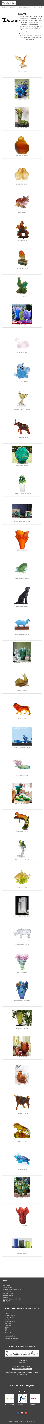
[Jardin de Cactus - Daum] (22, 652)
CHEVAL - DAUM (22, 240)
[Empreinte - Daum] (22, 455)
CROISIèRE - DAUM (22, 325)
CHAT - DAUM (22, 212)
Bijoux (7, 1329)
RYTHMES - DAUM (22, 1028)
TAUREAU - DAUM (22, 1113)
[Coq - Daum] (22, 286)
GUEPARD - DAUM (22, 606)
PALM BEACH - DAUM (22, 803)
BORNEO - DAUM (22, 128)
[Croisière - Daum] (22, 314)
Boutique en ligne (8, 1293)
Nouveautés (8, 1331)
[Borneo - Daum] (22, 117)
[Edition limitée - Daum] (22, 398)
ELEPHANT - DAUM (22, 437)
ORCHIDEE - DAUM (22, 775)
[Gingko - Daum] (22, 539)
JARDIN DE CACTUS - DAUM (22, 662)
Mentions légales (8, 1287)
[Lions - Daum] (22, 708)
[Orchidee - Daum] (22, 764)
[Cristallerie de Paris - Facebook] (18, 1413)
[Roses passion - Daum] (22, 990)
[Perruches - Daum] (22, 849)
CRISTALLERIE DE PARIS (8, 7)
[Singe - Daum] (22, 1074)
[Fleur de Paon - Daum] (22, 511)
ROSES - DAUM (22, 972)
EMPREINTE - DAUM (22, 465)
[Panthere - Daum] (22, 821)
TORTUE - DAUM (22, 1169)
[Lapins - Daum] (22, 680)
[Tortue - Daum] (22, 1158)
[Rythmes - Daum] (22, 1018)
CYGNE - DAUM (22, 353)
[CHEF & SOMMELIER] (35, 1398)
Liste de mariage (8, 1295)
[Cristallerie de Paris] (22, 1353)
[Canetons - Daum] (22, 173)
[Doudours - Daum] (22, 370)
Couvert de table (10, 1315)
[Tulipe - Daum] (22, 1215)
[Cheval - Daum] (22, 229)
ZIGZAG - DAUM (22, 1254)
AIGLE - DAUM (22, 71)
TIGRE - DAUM (22, 1141)
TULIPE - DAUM (22, 1225)
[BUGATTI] (22, 1398)
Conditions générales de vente (12, 1289)
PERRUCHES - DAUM (22, 860)
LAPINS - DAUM (22, 691)
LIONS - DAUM (22, 719)
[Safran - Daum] (22, 1046)
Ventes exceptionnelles (12, 1335)
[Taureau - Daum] (22, 1102)
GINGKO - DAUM (22, 550)
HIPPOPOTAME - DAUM (22, 634)
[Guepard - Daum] (22, 595)
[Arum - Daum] (22, 89)
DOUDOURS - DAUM (22, 381)
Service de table (10, 1317)
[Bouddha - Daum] (22, 145)
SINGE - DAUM (22, 1085)
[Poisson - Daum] (22, 877)
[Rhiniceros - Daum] (22, 933)
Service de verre (10, 1321)
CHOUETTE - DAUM (22, 268)
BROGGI (7, 1404)
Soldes (7, 1319)
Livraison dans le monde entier (12, 1299)
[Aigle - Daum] (22, 61)
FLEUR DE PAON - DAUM (22, 522)
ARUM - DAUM (22, 99)
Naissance (8, 1325)
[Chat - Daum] (22, 201)
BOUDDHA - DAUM (22, 156)
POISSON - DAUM (22, 888)
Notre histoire (7, 1291)
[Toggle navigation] (39, 3)
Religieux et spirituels (11, 1339)
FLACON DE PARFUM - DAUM (22, 494)
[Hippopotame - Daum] (22, 624)
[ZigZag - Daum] (22, 1243)
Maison (7, 1313)
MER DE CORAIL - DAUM (22, 747)
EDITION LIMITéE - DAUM (22, 409)
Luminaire (8, 1323)
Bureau (7, 1327)
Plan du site (6, 1285)
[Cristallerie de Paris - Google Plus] (26, 1413)
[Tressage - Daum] (22, 1187)
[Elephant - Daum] (22, 426)
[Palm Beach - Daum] (22, 792)
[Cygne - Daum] (22, 342)
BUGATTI (20, 1404)
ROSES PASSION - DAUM (22, 1000)
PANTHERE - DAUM (22, 831)
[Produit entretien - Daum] (22, 905)
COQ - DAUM (22, 296)
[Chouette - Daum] (22, 258)
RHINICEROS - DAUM (22, 944)
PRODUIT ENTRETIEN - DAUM (22, 916)
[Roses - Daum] (22, 961)
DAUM (40, 7)
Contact (5, 1297)
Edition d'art (8, 1333)
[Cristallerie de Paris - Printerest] (22, 1413)
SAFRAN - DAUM (22, 1057)
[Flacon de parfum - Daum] (22, 483)
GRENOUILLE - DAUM (22, 578)
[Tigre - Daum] (22, 1130)
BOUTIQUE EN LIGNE (24, 7)
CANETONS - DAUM (22, 184)
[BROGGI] (10, 1398)
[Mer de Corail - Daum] (22, 736)
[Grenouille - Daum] (22, 567)
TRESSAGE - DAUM (22, 1197)
